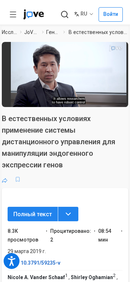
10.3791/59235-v (40, 263)
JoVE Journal (31, 32)
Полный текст (32, 214)
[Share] (5, 179)
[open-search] (64, 14)
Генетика (53, 32)
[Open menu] (13, 14)
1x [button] (109, 99)
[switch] (78, 99)
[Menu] (68, 214)
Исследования (9, 32)
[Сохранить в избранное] (18, 179)
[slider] (42, 99)
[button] (69, 72)
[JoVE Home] (33, 14)
